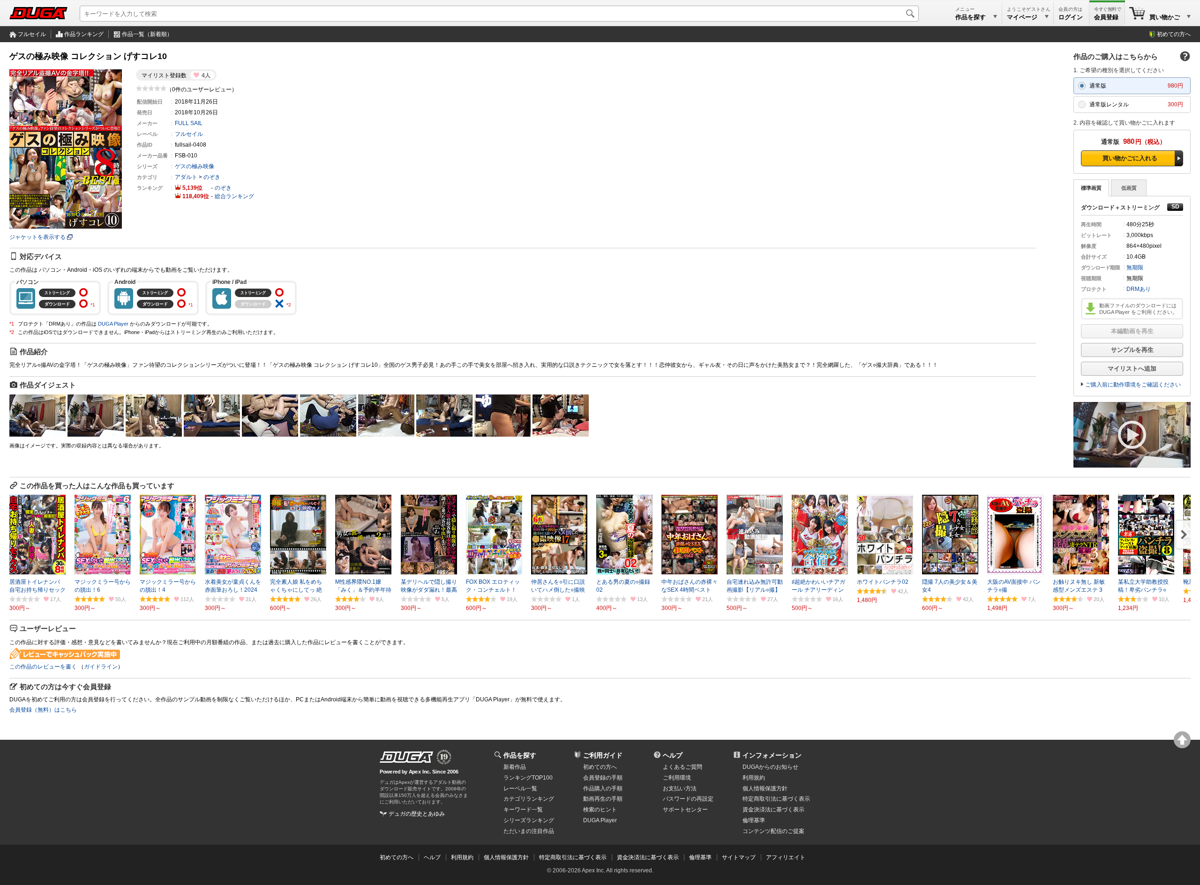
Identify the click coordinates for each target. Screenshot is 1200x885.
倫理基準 (753, 820)
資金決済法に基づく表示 (648, 857)
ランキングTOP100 (528, 777)
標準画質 (1091, 188)
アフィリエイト (785, 857)
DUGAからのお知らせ (770, 767)
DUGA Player (113, 324)
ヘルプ (672, 755)
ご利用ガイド (602, 755)
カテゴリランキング (528, 799)
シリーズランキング (528, 820)
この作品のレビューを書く (43, 666)
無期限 (1134, 267)
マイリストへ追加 (1132, 368)
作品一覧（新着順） (147, 34)
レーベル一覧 (520, 788)
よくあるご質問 (682, 767)
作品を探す (519, 755)
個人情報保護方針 (765, 788)
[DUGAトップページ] (38, 13)
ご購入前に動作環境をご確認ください (1133, 384)
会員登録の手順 (602, 777)
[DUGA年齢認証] (406, 757)
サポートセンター (685, 809)
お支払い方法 (680, 788)
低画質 (1129, 188)
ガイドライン (101, 666)
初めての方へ (1174, 34)
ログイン (1070, 17)
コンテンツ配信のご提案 (773, 831)
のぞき (211, 177)
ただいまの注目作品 (528, 831)
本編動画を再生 (1132, 331)
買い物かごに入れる (1129, 158)
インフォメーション (772, 755)
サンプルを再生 (1132, 349)
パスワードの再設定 (688, 799)
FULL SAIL (188, 123)
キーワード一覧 (523, 809)
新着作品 (514, 767)
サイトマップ (739, 857)
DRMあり (1138, 289)
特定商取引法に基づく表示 (573, 857)
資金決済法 (773, 809)
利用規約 (753, 777)
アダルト (186, 177)
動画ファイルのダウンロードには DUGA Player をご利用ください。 (1138, 309)
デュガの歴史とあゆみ (417, 814)
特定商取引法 (776, 799)
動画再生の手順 (602, 799)
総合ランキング (234, 196)
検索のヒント (600, 809)
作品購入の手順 (602, 788)
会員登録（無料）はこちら (43, 710)
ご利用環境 (677, 777)
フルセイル (32, 34)
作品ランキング (84, 34)
